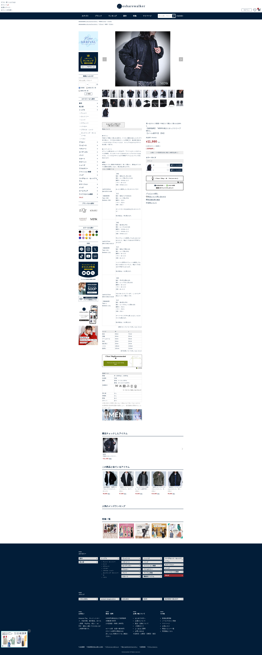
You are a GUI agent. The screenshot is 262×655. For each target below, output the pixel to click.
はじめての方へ (140, 618)
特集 (135, 16)
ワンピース (83, 145)
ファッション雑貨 (85, 172)
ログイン (247, 10)
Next (181, 59)
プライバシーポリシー (112, 647)
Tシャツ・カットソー (109, 562)
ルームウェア (83, 191)
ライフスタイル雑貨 (86, 194)
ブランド (101, 24)
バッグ (81, 175)
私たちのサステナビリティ (129, 647)
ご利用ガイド (116, 634)
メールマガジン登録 (169, 621)
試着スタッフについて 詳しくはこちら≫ (130, 327)
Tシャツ (84, 113)
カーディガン (83, 152)
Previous (105, 59)
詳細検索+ (180, 16)
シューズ (82, 165)
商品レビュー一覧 (168, 628)
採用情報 (143, 647)
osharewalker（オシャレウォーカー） (88, 21)
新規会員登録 (166, 618)
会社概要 (82, 647)
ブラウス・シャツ (87, 129)
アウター (109, 21)
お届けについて (140, 621)
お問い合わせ (139, 631)
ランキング (112, 16)
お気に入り (166, 626)
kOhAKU (125, 599)
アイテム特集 (148, 573)
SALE (81, 197)
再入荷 (81, 106)
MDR (106, 24)
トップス (82, 110)
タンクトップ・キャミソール (88, 134)
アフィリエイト (152, 647)
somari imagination (108, 599)
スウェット (85, 123)
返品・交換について (142, 623)
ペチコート (83, 148)
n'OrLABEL (84, 599)
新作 (125, 16)
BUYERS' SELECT (171, 599)
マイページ (166, 623)
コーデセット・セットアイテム (88, 180)
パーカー (84, 126)
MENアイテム (102, 21)
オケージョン (83, 184)
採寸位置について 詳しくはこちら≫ (131, 351)
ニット (83, 120)
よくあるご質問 (140, 628)
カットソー (85, 116)
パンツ (81, 155)
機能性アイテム (149, 576)
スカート (82, 158)
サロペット (83, 162)
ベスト (83, 139)
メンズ (81, 187)
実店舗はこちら (167, 631)
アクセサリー (83, 168)
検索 (173, 16)
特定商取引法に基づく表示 (95, 647)
